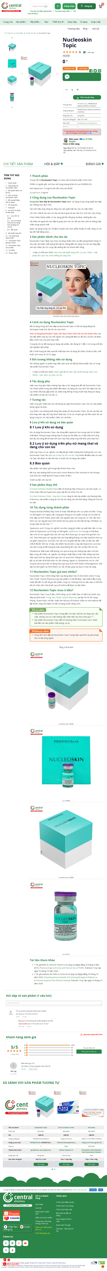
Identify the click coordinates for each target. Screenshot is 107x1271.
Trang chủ (8, 22)
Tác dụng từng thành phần (12, 237)
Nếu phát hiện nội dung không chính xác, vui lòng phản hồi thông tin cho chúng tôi (81, 132)
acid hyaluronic (45, 1150)
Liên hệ (95, 28)
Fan (13, 1226)
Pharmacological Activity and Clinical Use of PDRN (62, 968)
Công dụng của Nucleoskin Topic (12, 187)
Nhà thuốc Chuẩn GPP (42, 1212)
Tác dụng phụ (12, 205)
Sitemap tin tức (64, 1229)
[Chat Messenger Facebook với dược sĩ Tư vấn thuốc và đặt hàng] (67, 79)
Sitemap (59, 1228)
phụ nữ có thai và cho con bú (61, 455)
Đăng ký (88, 6)
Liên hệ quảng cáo (42, 1233)
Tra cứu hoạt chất (62, 11)
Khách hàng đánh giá (21, 1037)
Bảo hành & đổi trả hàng (63, 1214)
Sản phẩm (21, 21)
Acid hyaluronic (91, 123)
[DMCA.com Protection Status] (101, 1263)
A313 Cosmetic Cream (66, 1128)
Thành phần (12, 183)
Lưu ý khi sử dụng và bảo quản (13, 211)
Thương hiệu (74, 28)
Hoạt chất (95, 22)
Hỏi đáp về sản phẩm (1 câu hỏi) (29, 996)
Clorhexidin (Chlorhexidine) (91, 1150)
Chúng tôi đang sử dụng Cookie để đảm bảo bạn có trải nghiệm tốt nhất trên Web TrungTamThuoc (45, 1190)
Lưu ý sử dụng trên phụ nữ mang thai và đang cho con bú (14, 224)
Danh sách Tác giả (63, 1225)
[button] (52, 1169)
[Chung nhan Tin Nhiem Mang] (94, 1263)
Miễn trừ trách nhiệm (43, 1217)
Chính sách (61, 1196)
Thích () (21, 1026)
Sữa (46, 21)
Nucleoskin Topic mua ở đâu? (13, 246)
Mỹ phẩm (34, 21)
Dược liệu (72, 22)
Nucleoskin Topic (41, 1128)
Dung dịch (34, 201)
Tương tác (11, 208)
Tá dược (84, 22)
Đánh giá (94, 164)
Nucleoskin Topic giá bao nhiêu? (13, 242)
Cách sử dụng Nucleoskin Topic (12, 196)
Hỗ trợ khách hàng (41, 1197)
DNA (44, 514)
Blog (85, 28)
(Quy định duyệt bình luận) (93, 1034)
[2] (93, 616)
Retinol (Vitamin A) (66, 1150)
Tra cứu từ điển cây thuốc (41, 11)
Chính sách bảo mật (80, 1190)
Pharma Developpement (66, 1143)
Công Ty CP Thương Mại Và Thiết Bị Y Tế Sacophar (91, 1144)
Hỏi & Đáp (53, 164)
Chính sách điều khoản (65, 1202)
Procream (91, 1128)
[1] (51, 523)
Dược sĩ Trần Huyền (80, 140)
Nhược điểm (13, 253)
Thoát (101, 1190)
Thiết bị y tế (57, 21)
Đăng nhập (69, 6)
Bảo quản (14, 230)
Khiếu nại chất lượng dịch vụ (43, 1228)
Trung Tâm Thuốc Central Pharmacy (61, 597)
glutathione (35, 1150)
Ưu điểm (12, 250)
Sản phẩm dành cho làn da (14, 192)
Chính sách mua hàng (64, 1206)
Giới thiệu (39, 1204)
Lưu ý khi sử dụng (13, 217)
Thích (18, 1017)
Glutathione (81, 123)
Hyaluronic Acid (76, 531)
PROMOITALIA (82, 104)
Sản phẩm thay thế (14, 233)
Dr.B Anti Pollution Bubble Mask (44, 489)
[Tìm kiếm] (45, 6)
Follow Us (8, 1237)
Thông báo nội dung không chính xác (43, 1222)
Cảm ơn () (33, 1069)
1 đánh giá (90, 52)
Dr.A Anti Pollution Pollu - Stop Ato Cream (48, 496)
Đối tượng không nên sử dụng (13, 201)
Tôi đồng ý (93, 1190)
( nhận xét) (14, 1054)
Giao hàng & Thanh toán (63, 1220)
